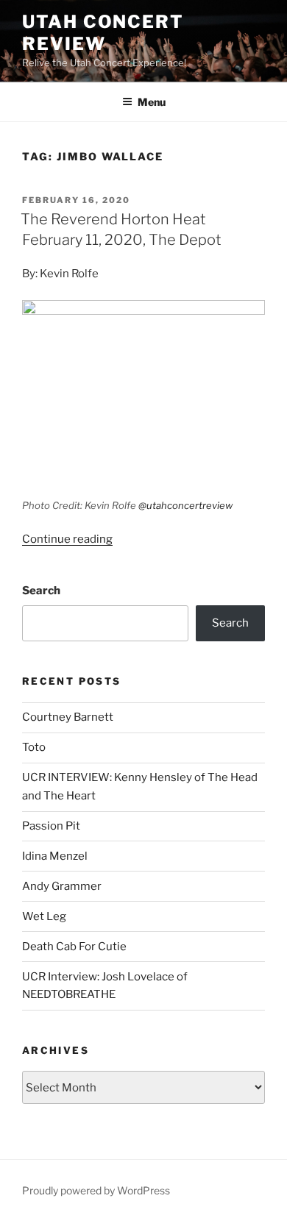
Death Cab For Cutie (74, 946)
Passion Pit (51, 826)
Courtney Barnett (67, 717)
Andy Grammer (62, 886)
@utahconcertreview (185, 505)
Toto (34, 747)
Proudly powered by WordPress (96, 1190)
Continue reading (67, 539)
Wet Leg (44, 916)
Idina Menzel (55, 856)
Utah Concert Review (103, 32)
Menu (152, 102)
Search (41, 590)
